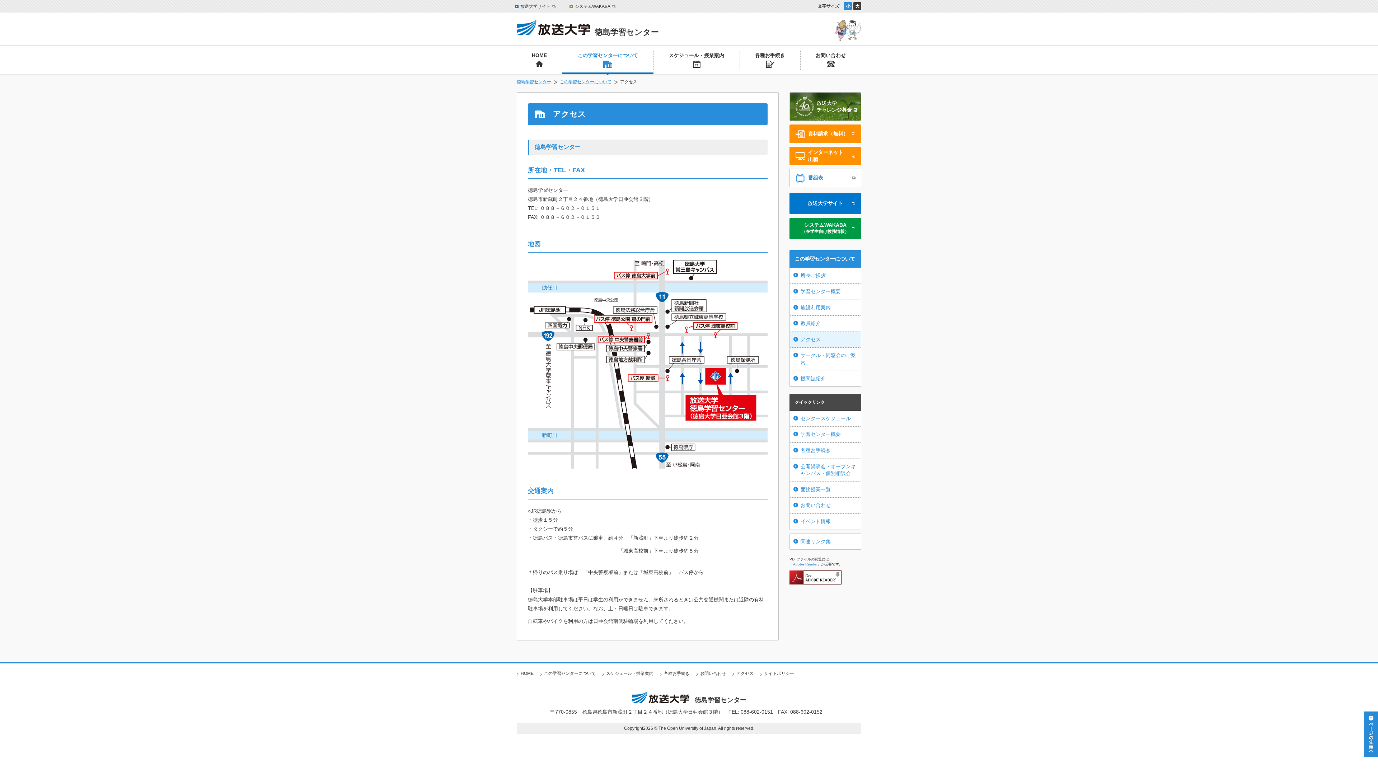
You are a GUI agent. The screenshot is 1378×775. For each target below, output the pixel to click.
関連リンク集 (816, 541)
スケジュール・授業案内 (629, 673)
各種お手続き (816, 450)
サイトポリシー (779, 673)
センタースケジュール (826, 418)
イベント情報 (816, 521)
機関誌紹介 (813, 378)
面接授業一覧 (816, 489)
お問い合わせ (816, 505)
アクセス (811, 339)
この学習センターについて (585, 81)
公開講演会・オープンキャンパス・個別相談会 (828, 470)
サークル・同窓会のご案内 (828, 358)
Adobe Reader (805, 564)
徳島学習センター (534, 81)
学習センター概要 (821, 291)
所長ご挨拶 (813, 275)
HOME (527, 673)
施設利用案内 (816, 307)
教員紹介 (811, 323)
